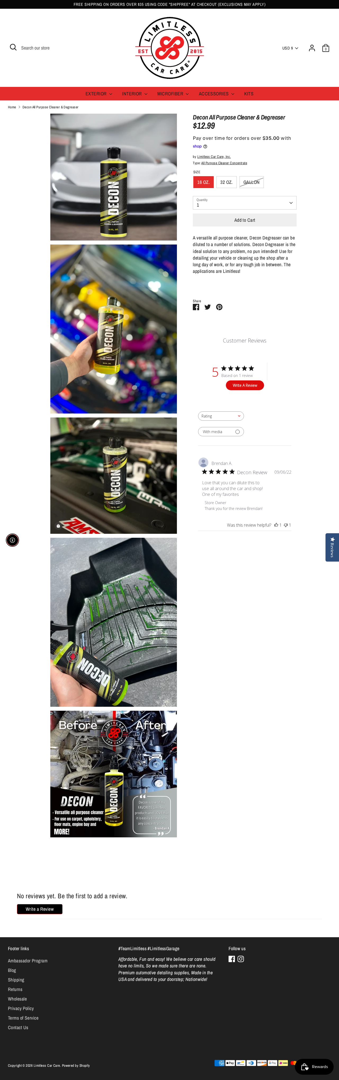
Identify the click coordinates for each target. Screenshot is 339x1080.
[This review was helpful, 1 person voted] (276, 525)
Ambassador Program (27, 960)
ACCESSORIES (214, 93)
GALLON (251, 182)
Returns (15, 989)
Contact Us (18, 1027)
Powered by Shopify (76, 1065)
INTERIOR (132, 93)
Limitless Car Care (47, 1065)
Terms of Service (23, 1018)
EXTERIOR (97, 93)
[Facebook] (232, 959)
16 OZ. (203, 182)
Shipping (16, 979)
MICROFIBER (170, 93)
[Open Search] (13, 47)
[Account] (312, 48)
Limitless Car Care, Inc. (214, 156)
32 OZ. (226, 182)
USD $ (287, 48)
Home (12, 107)
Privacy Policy (21, 1008)
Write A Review (245, 385)
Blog (12, 970)
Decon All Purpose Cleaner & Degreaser (51, 107)
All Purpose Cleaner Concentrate (224, 163)
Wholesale (17, 998)
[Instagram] (241, 959)
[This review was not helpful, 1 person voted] (286, 525)
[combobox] (221, 416)
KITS (248, 93)
